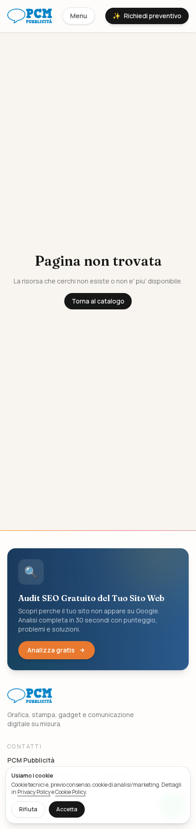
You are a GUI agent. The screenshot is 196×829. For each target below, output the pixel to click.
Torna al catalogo (98, 301)
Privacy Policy (34, 792)
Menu (78, 15)
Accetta (66, 809)
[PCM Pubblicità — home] (29, 16)
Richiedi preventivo (147, 15)
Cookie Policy (70, 792)
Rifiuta (28, 809)
